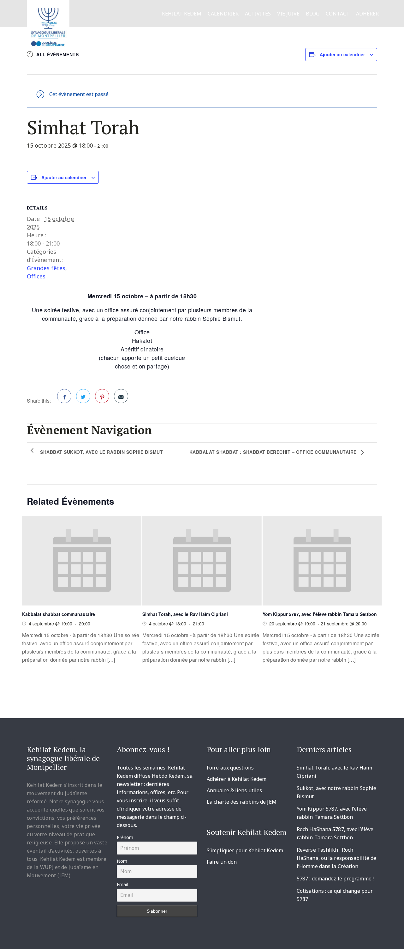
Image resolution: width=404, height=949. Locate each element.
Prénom (125, 837)
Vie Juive (288, 14)
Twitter (83, 396)
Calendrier (223, 14)
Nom (122, 861)
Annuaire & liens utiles (234, 790)
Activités (258, 14)
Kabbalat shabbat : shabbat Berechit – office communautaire (273, 452)
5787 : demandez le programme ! (335, 878)
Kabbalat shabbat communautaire (58, 614)
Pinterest (102, 396)
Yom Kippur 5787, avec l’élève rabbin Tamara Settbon (320, 614)
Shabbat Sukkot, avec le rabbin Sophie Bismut (101, 452)
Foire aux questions (230, 767)
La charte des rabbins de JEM (241, 801)
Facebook (64, 396)
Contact (338, 14)
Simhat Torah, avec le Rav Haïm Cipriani (185, 614)
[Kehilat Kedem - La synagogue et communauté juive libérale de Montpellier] (48, 25)
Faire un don (222, 861)
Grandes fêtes (46, 268)
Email (122, 884)
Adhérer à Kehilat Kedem (236, 779)
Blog (312, 14)
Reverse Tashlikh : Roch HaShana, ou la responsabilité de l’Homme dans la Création (336, 858)
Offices (36, 276)
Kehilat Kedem (181, 14)
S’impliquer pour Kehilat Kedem (245, 850)
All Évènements (57, 54)
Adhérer (367, 14)
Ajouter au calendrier (342, 54)
